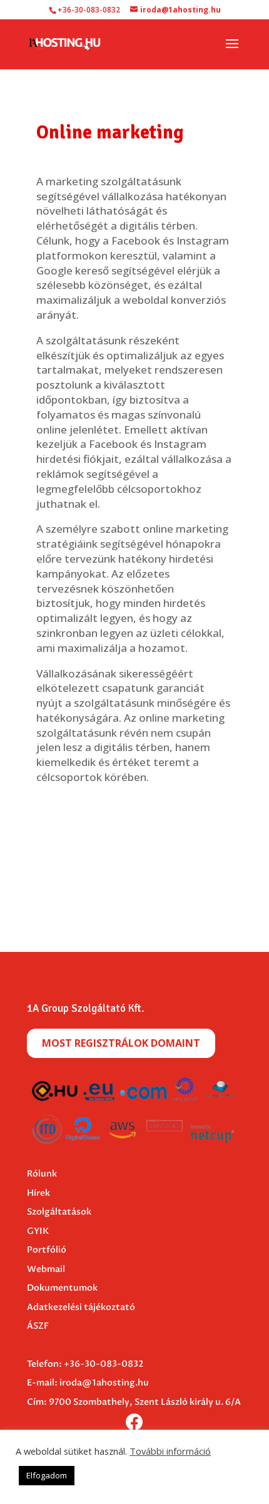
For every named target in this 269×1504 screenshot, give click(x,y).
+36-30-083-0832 (103, 1364)
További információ (170, 1451)
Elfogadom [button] (46, 1475)
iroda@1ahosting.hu (104, 1383)
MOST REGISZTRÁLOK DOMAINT (121, 1043)
